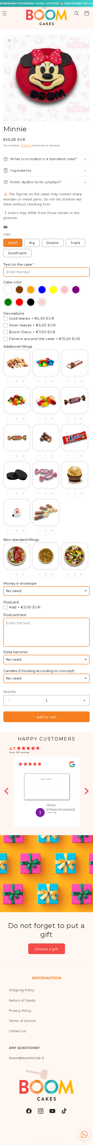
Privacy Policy (20, 1010)
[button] (77, 13)
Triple (75, 243)
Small (13, 243)
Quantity (9, 691)
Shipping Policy (21, 990)
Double (52, 243)
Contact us (17, 1031)
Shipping (26, 145)
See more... (47, 779)
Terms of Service (22, 1021)
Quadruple (17, 253)
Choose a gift (46, 949)
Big (32, 243)
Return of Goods (22, 1000)
